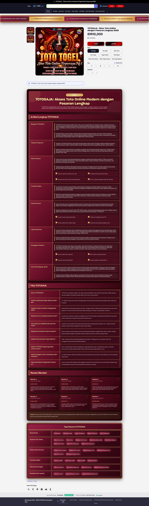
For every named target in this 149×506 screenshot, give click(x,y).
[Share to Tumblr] (50, 489)
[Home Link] (38, 6)
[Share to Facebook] (33, 489)
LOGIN (111, 6)
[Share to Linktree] (37, 489)
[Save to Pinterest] (42, 489)
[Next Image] (81, 53)
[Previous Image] (38, 53)
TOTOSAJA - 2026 (32, 481)
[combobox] (70, 6)
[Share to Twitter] (28, 489)
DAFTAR (120, 6)
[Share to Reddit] (46, 489)
